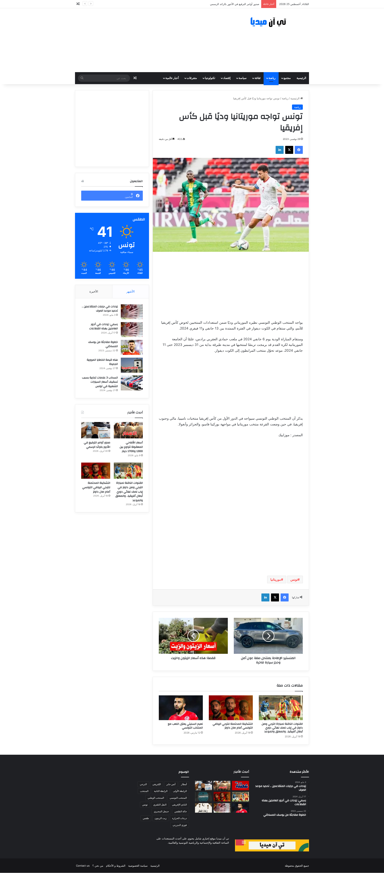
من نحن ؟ (97, 865)
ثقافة (258, 78)
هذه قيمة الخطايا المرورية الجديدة (102, 362)
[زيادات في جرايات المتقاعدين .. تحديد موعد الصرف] (132, 311)
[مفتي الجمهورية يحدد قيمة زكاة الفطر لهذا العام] (203, 808)
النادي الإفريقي (179, 804)
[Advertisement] (152, 40)
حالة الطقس (180, 811)
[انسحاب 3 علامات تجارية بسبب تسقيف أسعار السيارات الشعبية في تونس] (132, 382)
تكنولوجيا (210, 78)
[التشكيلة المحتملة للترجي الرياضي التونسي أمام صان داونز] (231, 707)
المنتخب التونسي (178, 797)
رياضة (272, 78)
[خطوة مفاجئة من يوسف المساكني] (132, 347)
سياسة (243, 78)
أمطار (184, 784)
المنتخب (144, 790)
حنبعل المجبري (161, 811)
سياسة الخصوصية (138, 865)
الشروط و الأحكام (115, 865)
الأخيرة (93, 291)
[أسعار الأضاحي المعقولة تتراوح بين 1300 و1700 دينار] (128, 430)
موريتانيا (275, 579)
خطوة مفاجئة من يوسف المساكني (103, 344)
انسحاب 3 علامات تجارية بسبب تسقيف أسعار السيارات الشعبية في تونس (100, 382)
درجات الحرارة (179, 818)
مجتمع (287, 78)
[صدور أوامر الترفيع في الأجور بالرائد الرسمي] (95, 430)
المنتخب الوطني (156, 797)
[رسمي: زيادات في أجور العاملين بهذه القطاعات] (132, 329)
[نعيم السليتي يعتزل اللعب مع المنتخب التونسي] (181, 707)
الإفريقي (156, 784)
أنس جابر (170, 784)
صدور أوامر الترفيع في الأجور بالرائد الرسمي (97, 445)
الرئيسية (301, 78)
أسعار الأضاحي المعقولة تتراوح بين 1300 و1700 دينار (131, 447)
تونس (294, 579)
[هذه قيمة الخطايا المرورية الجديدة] (132, 365)
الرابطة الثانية (160, 790)
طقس (146, 818)
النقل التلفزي (159, 804)
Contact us (83, 865)
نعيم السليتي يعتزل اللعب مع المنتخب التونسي (185, 725)
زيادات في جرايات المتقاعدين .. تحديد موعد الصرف (100, 309)
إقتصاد (227, 78)
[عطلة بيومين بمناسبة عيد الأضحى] (240, 785)
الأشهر (130, 291)
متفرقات (192, 78)
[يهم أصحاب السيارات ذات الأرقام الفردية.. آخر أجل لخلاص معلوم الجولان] (203, 796)
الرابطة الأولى (180, 790)
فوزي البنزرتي (180, 824)
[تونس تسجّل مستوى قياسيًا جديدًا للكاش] (222, 808)
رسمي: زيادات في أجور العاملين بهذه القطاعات (103, 326)
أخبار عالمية (172, 78)
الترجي (143, 784)
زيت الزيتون (161, 818)
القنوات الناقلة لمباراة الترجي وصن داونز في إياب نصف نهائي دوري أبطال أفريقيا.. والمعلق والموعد (282, 727)
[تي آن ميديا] (272, 22)
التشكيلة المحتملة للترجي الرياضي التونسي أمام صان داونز (233, 725)
